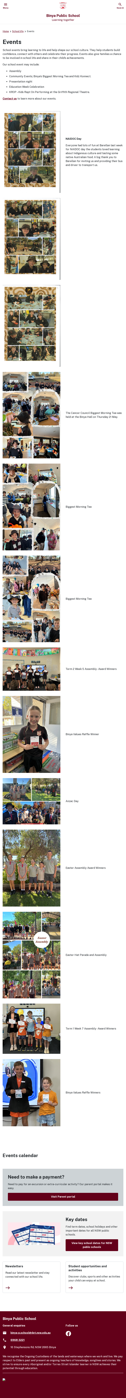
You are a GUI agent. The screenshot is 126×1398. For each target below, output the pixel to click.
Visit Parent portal (63, 1196)
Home (6, 31)
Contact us (10, 98)
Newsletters (14, 1266)
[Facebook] (68, 1335)
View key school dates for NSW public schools (92, 1245)
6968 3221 (17, 1340)
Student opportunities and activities (87, 1268)
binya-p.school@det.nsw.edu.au (30, 1332)
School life (18, 31)
